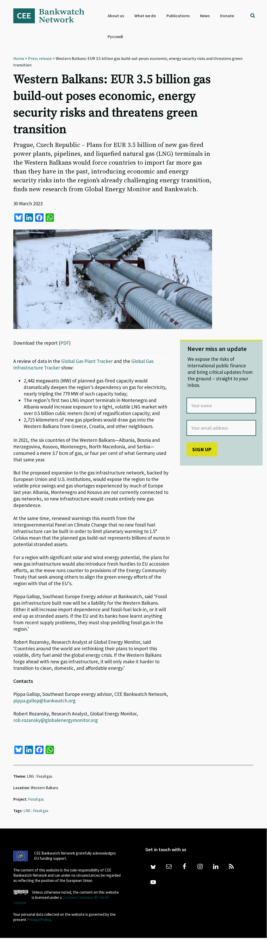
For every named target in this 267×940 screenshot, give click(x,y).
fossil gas (40, 810)
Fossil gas (36, 799)
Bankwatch (52, 15)
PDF (64, 343)
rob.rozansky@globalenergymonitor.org (55, 720)
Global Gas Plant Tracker (87, 361)
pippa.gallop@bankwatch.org (44, 700)
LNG (26, 810)
